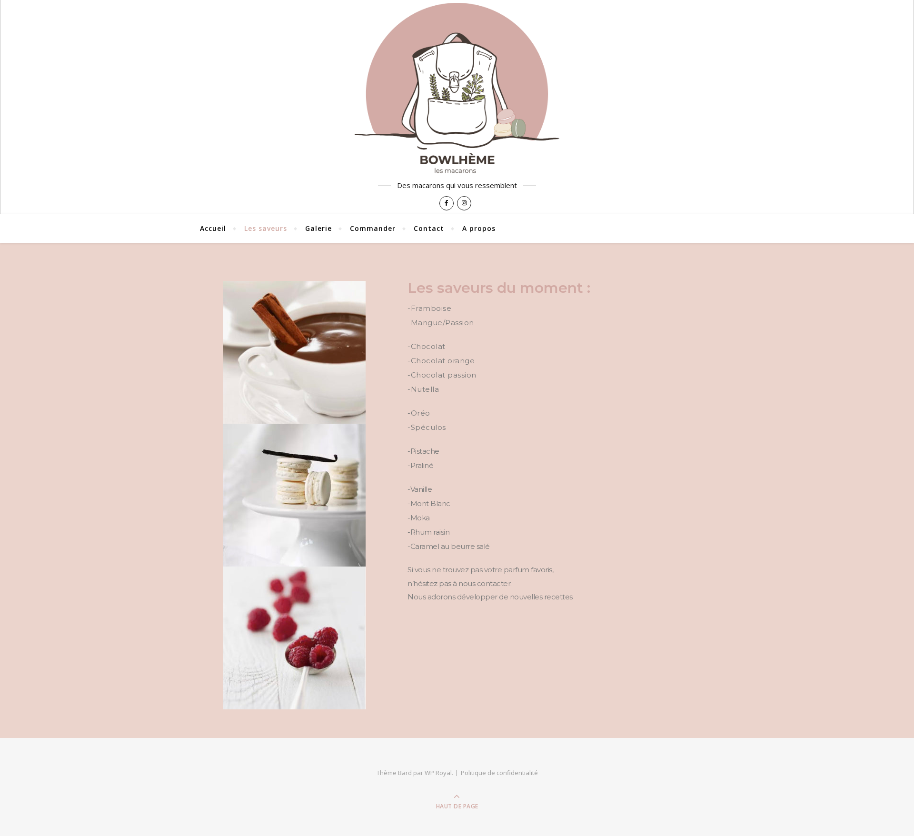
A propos (479, 228)
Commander (373, 228)
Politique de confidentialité (499, 772)
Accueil (213, 228)
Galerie (318, 228)
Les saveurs (265, 228)
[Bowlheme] (457, 89)
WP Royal (438, 772)
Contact (429, 228)
